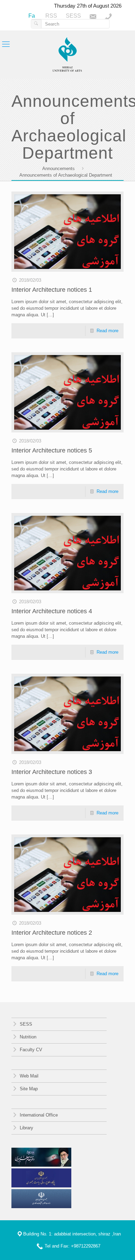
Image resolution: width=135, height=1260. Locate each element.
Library (25, 1127)
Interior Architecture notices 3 (51, 771)
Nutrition (27, 1036)
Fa (31, 16)
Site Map (28, 1088)
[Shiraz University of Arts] (67, 54)
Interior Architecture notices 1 (51, 289)
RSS (51, 16)
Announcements (58, 168)
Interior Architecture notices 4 (51, 611)
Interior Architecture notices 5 (51, 450)
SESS (73, 16)
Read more (107, 330)
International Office (38, 1115)
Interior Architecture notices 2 (51, 932)
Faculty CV (30, 1049)
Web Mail (28, 1076)
